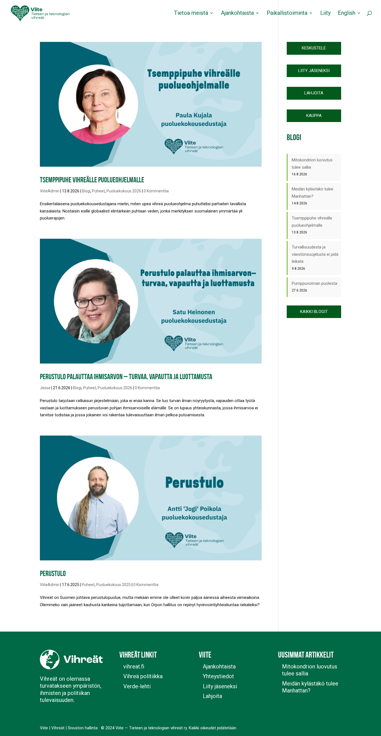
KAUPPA (314, 115)
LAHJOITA (313, 92)
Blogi (86, 191)
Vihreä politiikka (143, 676)
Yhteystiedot (218, 676)
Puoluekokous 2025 (113, 584)
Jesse (45, 388)
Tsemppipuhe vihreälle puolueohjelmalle (92, 180)
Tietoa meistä (191, 13)
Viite (44, 727)
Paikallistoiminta (287, 13)
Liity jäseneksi (220, 686)
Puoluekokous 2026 (124, 191)
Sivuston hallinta (83, 727)
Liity (325, 13)
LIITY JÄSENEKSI (314, 70)
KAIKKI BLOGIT (314, 311)
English (346, 13)
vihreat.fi (133, 666)
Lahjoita (212, 696)
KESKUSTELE (314, 48)
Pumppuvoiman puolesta (314, 283)
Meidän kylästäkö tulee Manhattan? (310, 687)
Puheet (98, 191)
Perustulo (53, 573)
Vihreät (57, 727)
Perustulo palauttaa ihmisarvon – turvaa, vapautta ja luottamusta (126, 376)
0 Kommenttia (156, 191)
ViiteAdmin (49, 191)
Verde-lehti (137, 686)
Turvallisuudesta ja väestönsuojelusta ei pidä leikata (315, 254)
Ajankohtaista (237, 13)
